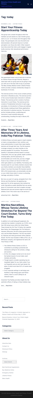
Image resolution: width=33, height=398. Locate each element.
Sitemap (4, 352)
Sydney (20, 395)
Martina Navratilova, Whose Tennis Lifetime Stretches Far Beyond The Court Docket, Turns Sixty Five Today (16, 210)
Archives (4, 358)
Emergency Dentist (7, 372)
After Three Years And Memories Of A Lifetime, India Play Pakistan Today (16, 132)
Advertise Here (6, 343)
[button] (28, 4)
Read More (11, 120)
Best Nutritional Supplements (10, 367)
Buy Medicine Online (8, 370)
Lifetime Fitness (17, 23)
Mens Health (6, 378)
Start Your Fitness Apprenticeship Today (14, 29)
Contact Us (5, 346)
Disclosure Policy (7, 349)
